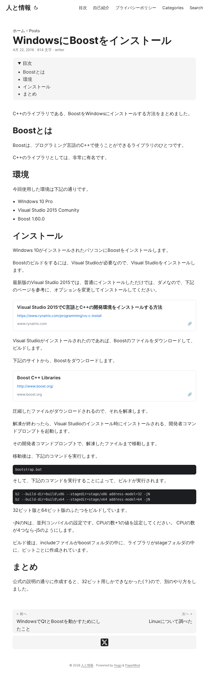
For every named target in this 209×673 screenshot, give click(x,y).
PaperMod (132, 665)
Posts (34, 30)
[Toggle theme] (36, 7)
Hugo (118, 665)
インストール (36, 86)
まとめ (30, 94)
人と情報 (18, 7)
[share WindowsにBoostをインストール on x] (104, 642)
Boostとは (34, 72)
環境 (27, 79)
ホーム (19, 30)
